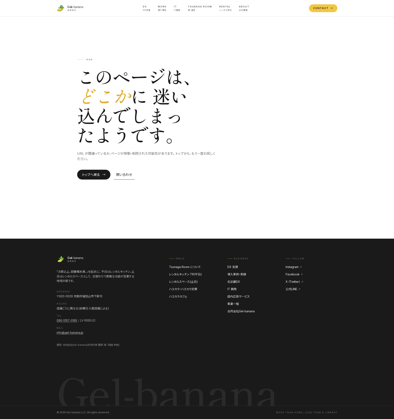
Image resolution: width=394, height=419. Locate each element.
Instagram (294, 267)
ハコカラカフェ (178, 296)
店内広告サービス (238, 296)
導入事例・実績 (236, 274)
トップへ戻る (93, 175)
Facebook (294, 274)
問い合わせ (124, 175)
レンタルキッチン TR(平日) (185, 274)
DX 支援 (232, 267)
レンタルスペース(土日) (183, 281)
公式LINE (293, 289)
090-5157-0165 (67, 320)
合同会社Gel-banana (241, 311)
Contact (323, 8)
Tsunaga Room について (185, 267)
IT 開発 (232, 289)
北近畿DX (233, 281)
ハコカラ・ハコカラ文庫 (183, 289)
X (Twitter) (294, 281)
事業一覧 (233, 304)
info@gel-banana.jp (70, 332)
